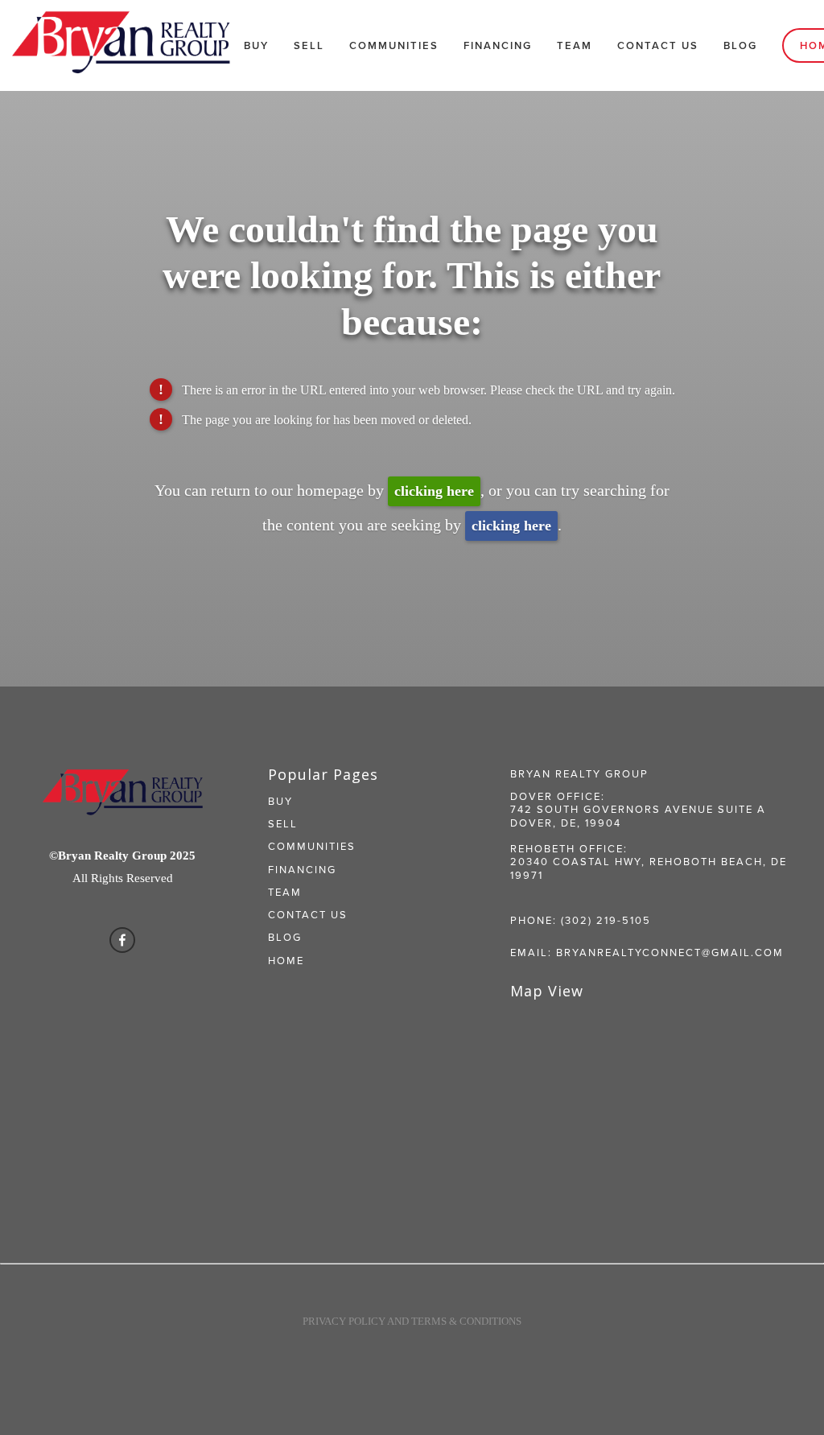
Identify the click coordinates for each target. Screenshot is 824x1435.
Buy (256, 45)
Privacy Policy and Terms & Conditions (412, 1321)
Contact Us (657, 45)
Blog (740, 45)
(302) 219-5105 (606, 920)
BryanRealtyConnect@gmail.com (670, 952)
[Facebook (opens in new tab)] (122, 940)
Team (574, 45)
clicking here (434, 491)
